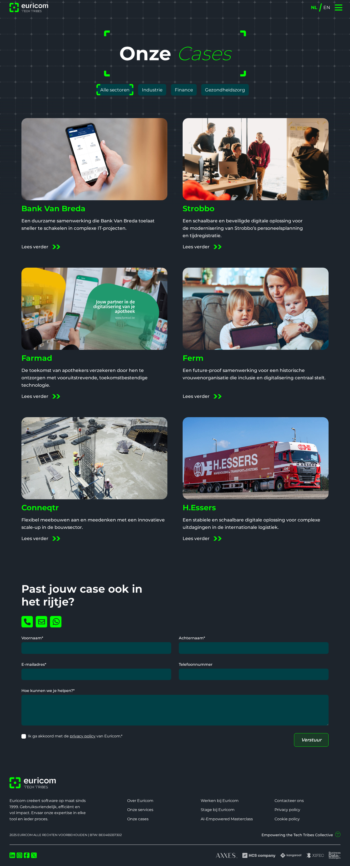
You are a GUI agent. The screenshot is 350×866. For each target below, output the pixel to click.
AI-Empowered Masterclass (227, 818)
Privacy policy (287, 809)
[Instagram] (19, 855)
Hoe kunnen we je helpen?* (48, 690)
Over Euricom (140, 800)
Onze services (140, 809)
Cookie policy (287, 818)
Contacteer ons (289, 800)
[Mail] (41, 621)
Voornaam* (32, 638)
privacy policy (82, 736)
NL (314, 7)
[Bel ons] (27, 621)
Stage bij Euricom (218, 809)
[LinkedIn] (12, 855)
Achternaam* (192, 638)
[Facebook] (27, 855)
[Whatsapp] (55, 621)
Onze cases (138, 818)
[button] (338, 7)
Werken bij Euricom (220, 800)
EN (326, 7)
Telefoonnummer (196, 664)
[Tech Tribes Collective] (301, 834)
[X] (34, 855)
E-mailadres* (33, 664)
